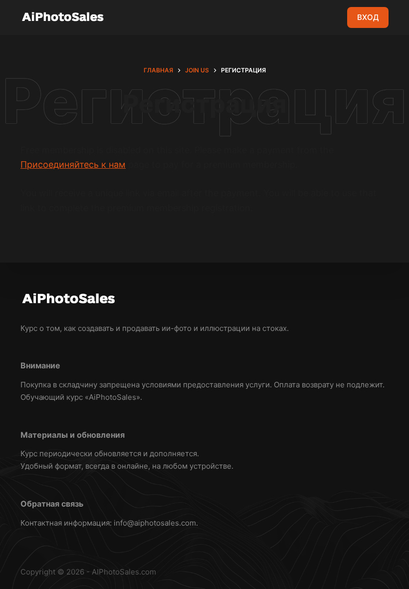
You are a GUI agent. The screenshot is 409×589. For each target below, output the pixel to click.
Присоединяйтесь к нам (73, 164)
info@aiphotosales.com (155, 523)
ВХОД (368, 17)
